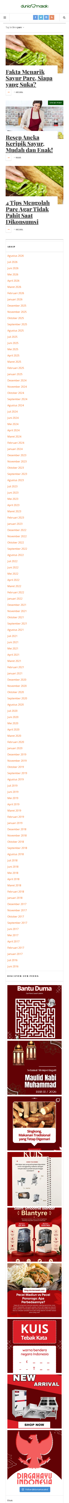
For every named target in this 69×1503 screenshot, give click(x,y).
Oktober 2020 (15, 692)
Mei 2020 (12, 723)
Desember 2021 (16, 605)
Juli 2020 (12, 711)
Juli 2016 (12, 960)
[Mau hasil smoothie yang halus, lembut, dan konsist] (34, 1235)
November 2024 (17, 386)
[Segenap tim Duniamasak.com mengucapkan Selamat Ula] (34, 1457)
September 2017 (17, 923)
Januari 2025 (14, 374)
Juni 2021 (12, 642)
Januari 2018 (14, 898)
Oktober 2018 (15, 841)
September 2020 (17, 698)
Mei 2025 (12, 349)
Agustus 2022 (15, 555)
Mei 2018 (12, 873)
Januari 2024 (14, 449)
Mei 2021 (12, 648)
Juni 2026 (12, 268)
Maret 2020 (14, 736)
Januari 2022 (14, 598)
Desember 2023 (16, 455)
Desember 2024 (16, 380)
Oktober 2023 (15, 467)
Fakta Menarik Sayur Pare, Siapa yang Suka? (29, 78)
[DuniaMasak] (34, 6)
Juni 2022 (12, 567)
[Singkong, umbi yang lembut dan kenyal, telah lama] (34, 1123)
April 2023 (13, 505)
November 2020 (17, 686)
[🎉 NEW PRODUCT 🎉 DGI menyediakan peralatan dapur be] (34, 1401)
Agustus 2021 (15, 630)
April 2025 (13, 355)
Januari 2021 (14, 673)
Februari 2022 (15, 592)
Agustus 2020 (15, 704)
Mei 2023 (12, 499)
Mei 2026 (12, 274)
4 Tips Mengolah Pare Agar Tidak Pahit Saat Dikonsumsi (28, 212)
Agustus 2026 (15, 256)
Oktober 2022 (15, 542)
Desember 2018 (16, 829)
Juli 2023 (12, 486)
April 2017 (13, 941)
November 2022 (17, 536)
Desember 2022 (16, 530)
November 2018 (17, 835)
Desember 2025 (16, 305)
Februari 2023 (15, 517)
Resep (18, 157)
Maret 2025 (14, 361)
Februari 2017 (15, 947)
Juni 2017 (12, 929)
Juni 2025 (12, 343)
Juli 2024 (12, 411)
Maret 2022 (14, 586)
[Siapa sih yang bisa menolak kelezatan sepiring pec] (34, 1290)
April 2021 (13, 654)
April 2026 (13, 280)
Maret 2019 (14, 810)
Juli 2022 (12, 561)
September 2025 (17, 324)
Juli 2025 (12, 337)
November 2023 (17, 461)
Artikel (19, 92)
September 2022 (17, 548)
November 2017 (17, 910)
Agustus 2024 (15, 405)
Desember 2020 (16, 679)
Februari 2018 (15, 891)
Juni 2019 (12, 792)
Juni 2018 (12, 866)
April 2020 (13, 729)
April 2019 (13, 804)
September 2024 (17, 399)
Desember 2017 (16, 904)
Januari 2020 (14, 748)
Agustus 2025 (15, 330)
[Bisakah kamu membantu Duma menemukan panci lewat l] (34, 1012)
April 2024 (13, 430)
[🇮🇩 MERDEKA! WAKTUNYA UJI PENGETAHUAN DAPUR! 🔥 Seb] (34, 1179)
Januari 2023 (14, 524)
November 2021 (17, 611)
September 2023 (17, 474)
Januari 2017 (14, 954)
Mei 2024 (12, 424)
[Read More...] (9, 92)
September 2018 (17, 848)
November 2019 (17, 760)
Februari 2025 (15, 368)
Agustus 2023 (15, 480)
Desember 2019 (16, 754)
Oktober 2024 (15, 393)
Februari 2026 (15, 293)
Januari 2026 (14, 299)
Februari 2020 (15, 742)
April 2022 (13, 580)
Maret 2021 (14, 661)
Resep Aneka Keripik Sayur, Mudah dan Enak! (29, 143)
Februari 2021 (15, 667)
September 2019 (17, 773)
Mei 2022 (12, 573)
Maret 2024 (14, 436)
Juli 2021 (12, 636)
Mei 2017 (12, 935)
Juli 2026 (12, 262)
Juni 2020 (12, 717)
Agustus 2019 (15, 779)
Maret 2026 (14, 287)
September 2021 (17, 623)
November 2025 (17, 312)
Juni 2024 (12, 418)
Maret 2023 (14, 511)
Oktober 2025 (15, 318)
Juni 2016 (12, 966)
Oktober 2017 (15, 916)
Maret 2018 (14, 885)
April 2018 (13, 879)
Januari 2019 (14, 823)
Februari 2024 (15, 443)
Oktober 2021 (15, 617)
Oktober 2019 (15, 767)
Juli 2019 (12, 785)
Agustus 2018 (15, 854)
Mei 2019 (12, 798)
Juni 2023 (12, 492)
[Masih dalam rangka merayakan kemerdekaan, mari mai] (34, 1346)
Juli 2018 (12, 860)
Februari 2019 (15, 817)
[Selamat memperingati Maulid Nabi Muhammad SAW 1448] (34, 1068)
